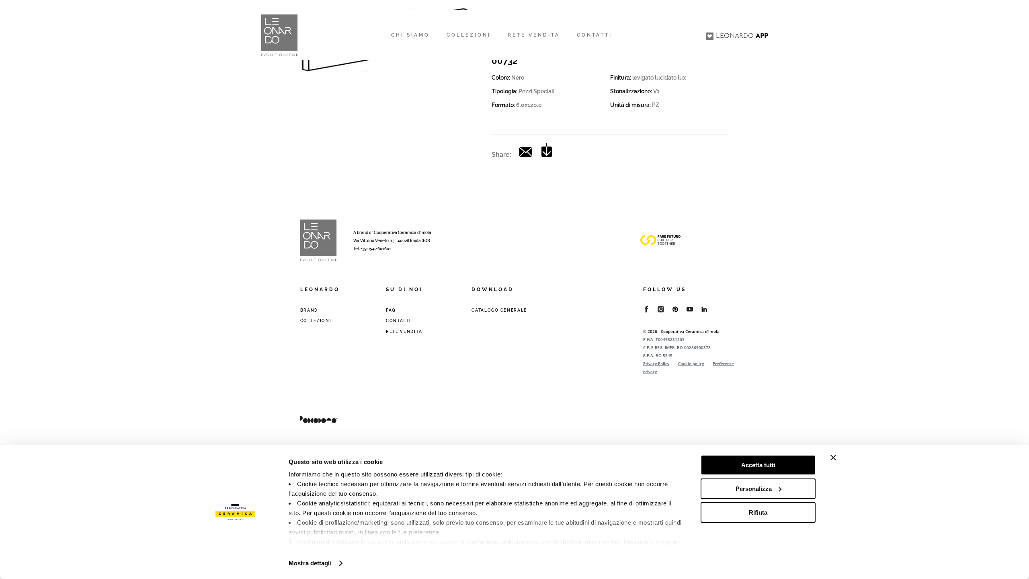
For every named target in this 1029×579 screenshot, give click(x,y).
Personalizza (754, 488)
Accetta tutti (758, 465)
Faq (391, 310)
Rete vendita (404, 331)
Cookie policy (691, 363)
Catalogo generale (499, 310)
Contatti (398, 320)
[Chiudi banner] (833, 457)
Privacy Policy (656, 363)
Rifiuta (758, 512)
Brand (309, 310)
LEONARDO (742, 36)
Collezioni (316, 320)
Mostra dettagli (310, 563)
